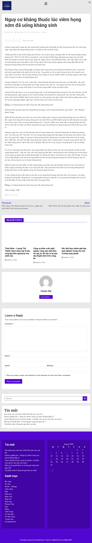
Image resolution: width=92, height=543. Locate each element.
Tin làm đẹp (9, 514)
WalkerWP (68, 540)
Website (50, 366)
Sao (6, 507)
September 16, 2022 (23, 32)
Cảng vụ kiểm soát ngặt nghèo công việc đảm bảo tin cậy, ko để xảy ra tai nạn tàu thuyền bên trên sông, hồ (45, 253)
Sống (7, 509)
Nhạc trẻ (8, 499)
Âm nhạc (8, 481)
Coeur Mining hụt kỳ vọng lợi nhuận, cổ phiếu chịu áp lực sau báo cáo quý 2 (33, 419)
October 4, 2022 (11, 260)
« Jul (52, 470)
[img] (46, 3)
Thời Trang (9, 512)
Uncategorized (10, 522)
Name (7, 356)
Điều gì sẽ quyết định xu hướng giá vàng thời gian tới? (24, 422)
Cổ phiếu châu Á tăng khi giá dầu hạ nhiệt (20, 424)
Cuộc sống (9, 489)
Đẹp (6, 491)
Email (7, 366)
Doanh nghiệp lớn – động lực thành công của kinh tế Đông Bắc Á (28, 417)
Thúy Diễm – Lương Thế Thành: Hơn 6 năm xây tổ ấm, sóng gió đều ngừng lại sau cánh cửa (17, 252)
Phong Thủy (36, 32)
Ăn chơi (8, 484)
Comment (9, 324)
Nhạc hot (8, 494)
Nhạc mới (8, 496)
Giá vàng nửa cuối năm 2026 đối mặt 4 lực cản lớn (23, 414)
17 (51, 459)
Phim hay (8, 501)
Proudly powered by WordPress (32, 540)
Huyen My (10, 32)
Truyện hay (9, 519)
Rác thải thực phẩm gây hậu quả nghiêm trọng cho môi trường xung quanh (74, 251)
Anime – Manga (11, 486)
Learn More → (46, 297)
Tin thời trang (10, 517)
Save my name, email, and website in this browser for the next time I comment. (39, 375)
